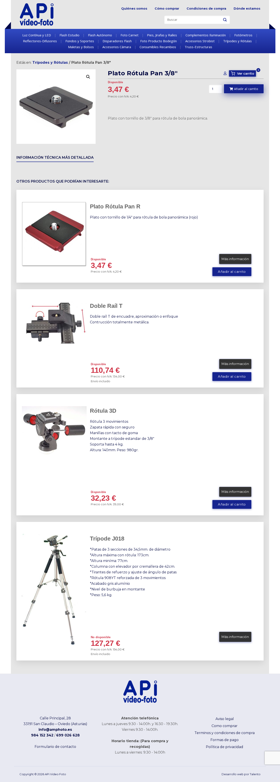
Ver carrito (243, 73)
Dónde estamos (247, 9)
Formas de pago (224, 740)
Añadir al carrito (245, 89)
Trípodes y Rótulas (237, 41)
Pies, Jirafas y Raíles (162, 35)
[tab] (55, 158)
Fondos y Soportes (79, 41)
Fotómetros (243, 35)
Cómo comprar (167, 9)
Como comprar (225, 726)
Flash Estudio (69, 35)
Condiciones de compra (206, 9)
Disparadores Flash (117, 41)
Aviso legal (224, 719)
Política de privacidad (224, 747)
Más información (235, 259)
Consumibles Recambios (158, 47)
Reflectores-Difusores (40, 41)
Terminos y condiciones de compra (224, 733)
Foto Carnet (129, 35)
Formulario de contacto (55, 747)
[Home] (37, 14)
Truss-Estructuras (198, 47)
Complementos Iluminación (206, 35)
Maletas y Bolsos (81, 47)
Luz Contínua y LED (36, 35)
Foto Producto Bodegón (158, 41)
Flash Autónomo (100, 35)
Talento (255, 774)
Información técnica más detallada (55, 157)
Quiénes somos (134, 9)
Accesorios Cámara (116, 47)
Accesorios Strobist (200, 41)
